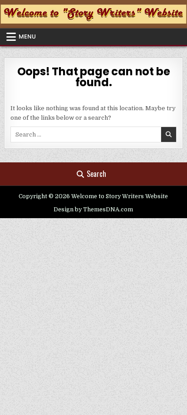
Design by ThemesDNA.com (93, 209)
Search (96, 173)
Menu (27, 36)
